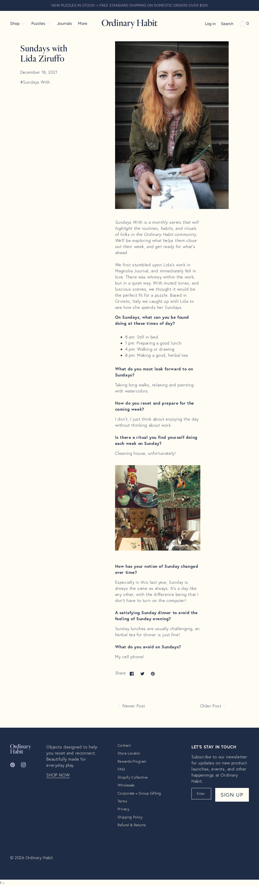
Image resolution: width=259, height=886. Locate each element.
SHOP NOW (58, 775)
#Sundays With (35, 82)
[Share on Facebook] (131, 673)
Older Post (211, 706)
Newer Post (133, 706)
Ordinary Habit (39, 857)
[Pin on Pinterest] (152, 673)
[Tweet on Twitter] (142, 673)
